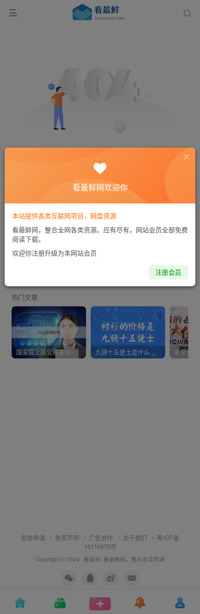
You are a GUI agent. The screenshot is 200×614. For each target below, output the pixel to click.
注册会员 (168, 272)
